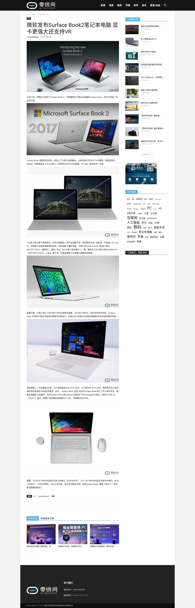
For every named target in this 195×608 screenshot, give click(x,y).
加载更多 (146, 154)
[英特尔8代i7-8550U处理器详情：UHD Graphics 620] (132, 55)
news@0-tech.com (80, 595)
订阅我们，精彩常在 (137, 252)
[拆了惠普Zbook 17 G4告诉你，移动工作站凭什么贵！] (132, 42)
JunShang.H (34, 37)
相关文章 (32, 518)
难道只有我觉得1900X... (151, 26)
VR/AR (131, 213)
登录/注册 (155, 5)
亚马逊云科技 (152, 218)
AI (133, 199)
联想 (155, 232)
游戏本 (134, 232)
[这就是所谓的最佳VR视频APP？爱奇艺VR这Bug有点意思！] (132, 68)
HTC (149, 204)
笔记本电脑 (145, 232)
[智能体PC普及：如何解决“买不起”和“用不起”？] (72, 534)
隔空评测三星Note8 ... (150, 103)
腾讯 (160, 232)
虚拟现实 (154, 237)
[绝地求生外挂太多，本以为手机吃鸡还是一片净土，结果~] (132, 144)
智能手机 (159, 227)
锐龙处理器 (131, 242)
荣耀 (146, 237)
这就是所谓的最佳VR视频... (152, 64)
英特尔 (131, 236)
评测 (127, 5)
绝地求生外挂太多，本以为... (153, 141)
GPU (144, 204)
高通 (139, 241)
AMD (139, 198)
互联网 (132, 217)
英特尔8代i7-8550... (149, 52)
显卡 (150, 227)
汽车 (128, 232)
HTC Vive (155, 204)
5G (128, 199)
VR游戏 (139, 214)
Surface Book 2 (43, 496)
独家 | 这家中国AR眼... (150, 90)
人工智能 (133, 222)
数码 (137, 227)
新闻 (103, 5)
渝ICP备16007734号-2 (36, 605)
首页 (28, 15)
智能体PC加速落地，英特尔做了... (103, 546)
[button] (165, 5)
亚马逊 (142, 218)
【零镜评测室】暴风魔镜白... (153, 128)
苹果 (140, 236)
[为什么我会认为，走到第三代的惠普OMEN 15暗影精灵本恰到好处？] (132, 80)
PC (35, 496)
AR (145, 199)
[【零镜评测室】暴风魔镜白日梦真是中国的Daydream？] (132, 131)
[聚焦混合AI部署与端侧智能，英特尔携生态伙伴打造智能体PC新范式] (41, 534)
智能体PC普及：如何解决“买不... (71, 546)
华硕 (150, 223)
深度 (111, 5)
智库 (119, 5)
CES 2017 (158, 199)
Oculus (136, 209)
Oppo (142, 208)
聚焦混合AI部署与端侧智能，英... (39, 546)
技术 (144, 5)
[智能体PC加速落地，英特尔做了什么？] (104, 534)
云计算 (153, 213)
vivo (155, 209)
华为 (144, 222)
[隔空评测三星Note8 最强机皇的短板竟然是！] (132, 106)
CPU (129, 203)
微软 (53, 496)
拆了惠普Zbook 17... (149, 39)
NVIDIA (129, 209)
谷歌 (162, 236)
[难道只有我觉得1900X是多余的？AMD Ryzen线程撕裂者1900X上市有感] (132, 29)
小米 (156, 222)
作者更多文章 (47, 518)
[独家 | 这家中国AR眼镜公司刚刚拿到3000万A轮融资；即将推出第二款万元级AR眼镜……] (132, 93)
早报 (144, 228)
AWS (151, 199)
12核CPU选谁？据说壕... (151, 116)
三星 (146, 213)
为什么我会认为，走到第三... (153, 77)
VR (160, 208)
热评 (136, 5)
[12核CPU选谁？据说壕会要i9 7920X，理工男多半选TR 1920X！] (132, 119)
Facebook (137, 204)
